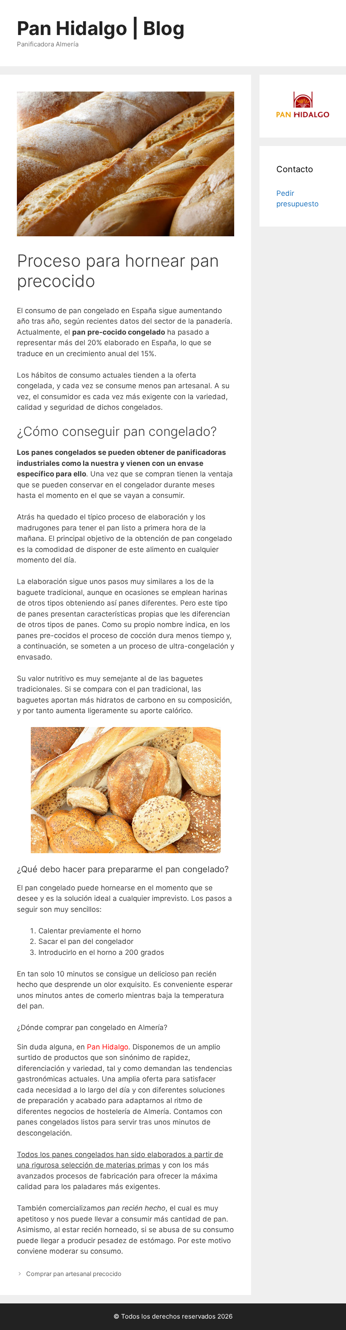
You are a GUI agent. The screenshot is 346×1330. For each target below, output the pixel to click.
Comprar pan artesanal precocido (74, 1273)
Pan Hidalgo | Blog (101, 28)
